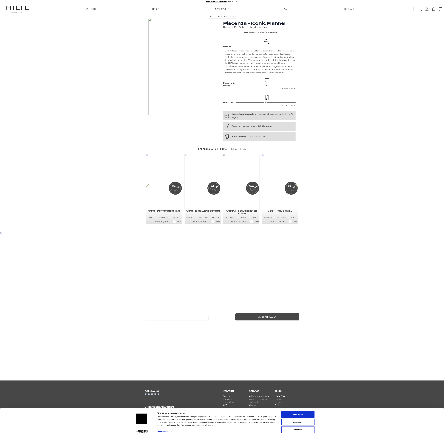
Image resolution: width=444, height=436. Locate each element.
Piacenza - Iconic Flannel (225, 16)
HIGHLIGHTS (91, 9)
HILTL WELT (349, 9)
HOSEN (156, 9)
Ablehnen (298, 430)
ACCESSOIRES (222, 9)
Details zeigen (162, 431)
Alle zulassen (298, 414)
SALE (286, 9)
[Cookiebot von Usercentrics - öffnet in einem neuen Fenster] (142, 431)
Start (211, 16)
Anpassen (297, 422)
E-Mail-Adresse (150, 314)
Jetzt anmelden (267, 316)
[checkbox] (146, 323)
